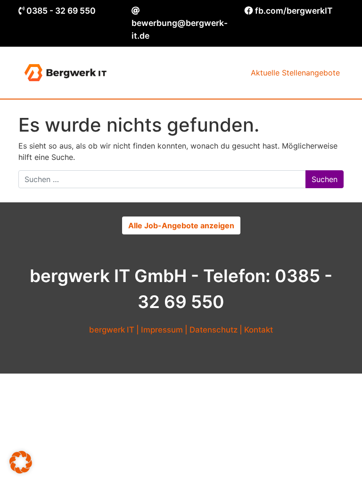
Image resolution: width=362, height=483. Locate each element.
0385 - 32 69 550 (61, 11)
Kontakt (258, 329)
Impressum (162, 329)
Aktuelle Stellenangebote (295, 72)
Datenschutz (213, 329)
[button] (20, 462)
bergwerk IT (111, 329)
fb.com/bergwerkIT (294, 11)
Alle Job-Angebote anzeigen (181, 225)
